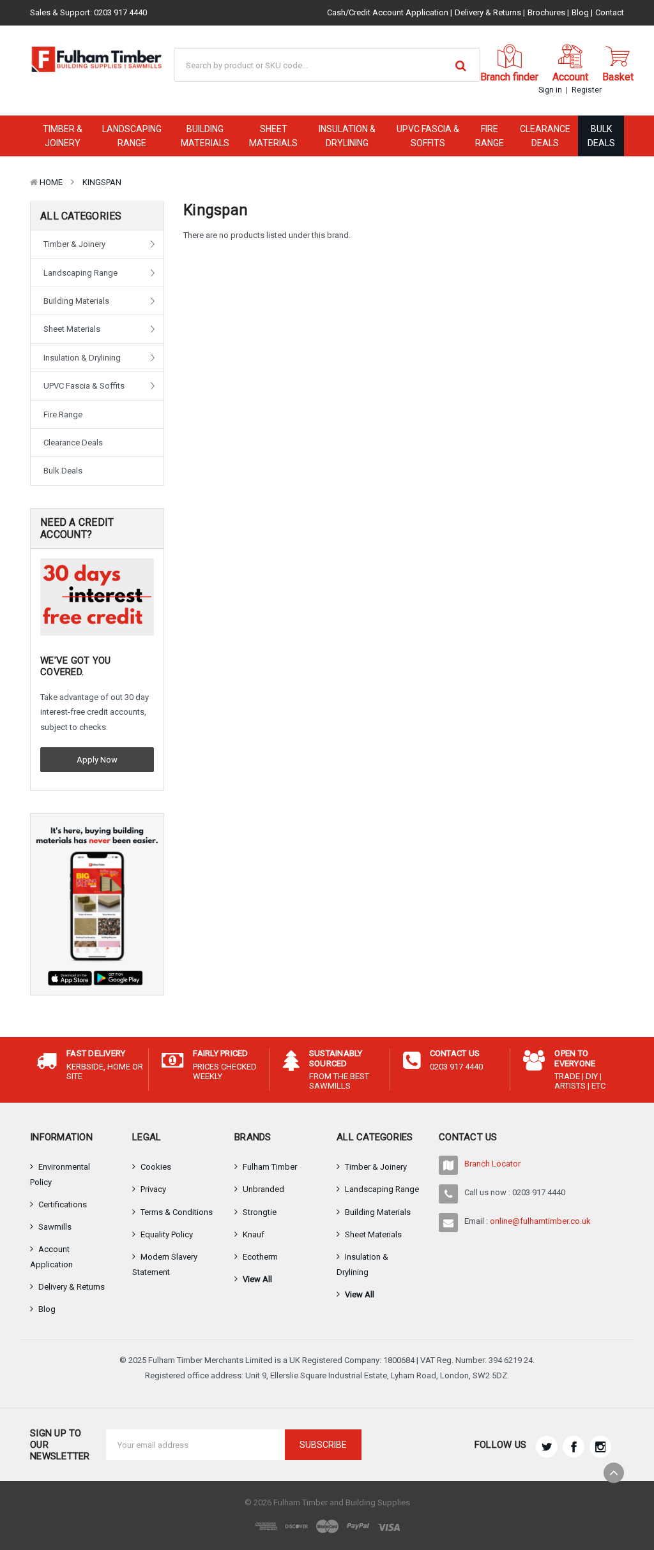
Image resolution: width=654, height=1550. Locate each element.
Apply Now (97, 759)
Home (51, 182)
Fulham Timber (270, 1167)
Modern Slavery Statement (164, 1264)
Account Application (51, 1256)
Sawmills (55, 1227)
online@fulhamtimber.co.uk (540, 1221)
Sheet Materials (273, 136)
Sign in (550, 90)
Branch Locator (492, 1163)
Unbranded (263, 1189)
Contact (609, 12)
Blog (580, 12)
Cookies (156, 1167)
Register (587, 90)
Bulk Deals (601, 136)
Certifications (62, 1204)
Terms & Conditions (177, 1212)
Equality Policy (167, 1234)
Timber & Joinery (62, 136)
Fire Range (489, 136)
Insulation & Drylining (347, 136)
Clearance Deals (545, 136)
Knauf (253, 1234)
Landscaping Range (132, 136)
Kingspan (101, 182)
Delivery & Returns (488, 12)
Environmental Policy (60, 1174)
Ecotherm (260, 1257)
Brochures (546, 12)
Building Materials (205, 136)
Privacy (153, 1189)
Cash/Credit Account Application (387, 12)
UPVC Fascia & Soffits (428, 136)
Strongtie (260, 1212)
